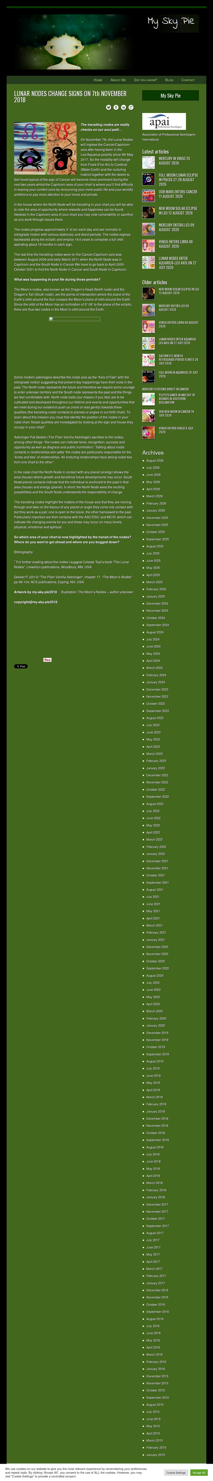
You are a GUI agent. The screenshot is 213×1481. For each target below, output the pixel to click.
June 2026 (153, 474)
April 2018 (153, 1175)
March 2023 (154, 753)
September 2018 (157, 1140)
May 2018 (153, 1168)
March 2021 (154, 925)
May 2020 (153, 997)
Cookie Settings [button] (176, 1473)
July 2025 (153, 553)
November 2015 (157, 1383)
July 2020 (153, 982)
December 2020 (157, 947)
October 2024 (155, 618)
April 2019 (153, 1090)
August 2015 (154, 1404)
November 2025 (157, 525)
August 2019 (154, 1061)
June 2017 (153, 1247)
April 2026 (153, 489)
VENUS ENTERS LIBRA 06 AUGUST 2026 (176, 244)
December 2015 (157, 1376)
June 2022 (153, 818)
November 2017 (157, 1211)
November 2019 (157, 1040)
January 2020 (155, 1025)
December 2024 (157, 603)
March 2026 (154, 496)
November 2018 (157, 1125)
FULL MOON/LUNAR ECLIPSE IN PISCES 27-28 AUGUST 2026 (178, 179)
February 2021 (156, 932)
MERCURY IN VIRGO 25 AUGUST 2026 (174, 161)
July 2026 (153, 467)
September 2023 (157, 711)
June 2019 (153, 1075)
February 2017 (156, 1276)
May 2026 (153, 482)
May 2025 (153, 567)
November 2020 (157, 954)
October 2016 (155, 1304)
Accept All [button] (199, 1473)
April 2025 (153, 575)
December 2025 (157, 517)
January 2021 (155, 939)
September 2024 (157, 625)
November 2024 (157, 610)
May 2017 (153, 1254)
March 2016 (154, 1354)
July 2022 (153, 811)
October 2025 (155, 532)
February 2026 (156, 503)
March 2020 (154, 1011)
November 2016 (157, 1297)
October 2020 (155, 961)
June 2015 (153, 1419)
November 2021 (157, 868)
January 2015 (155, 1454)
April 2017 (153, 1261)
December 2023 (157, 689)
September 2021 (157, 882)
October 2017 (155, 1218)
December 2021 (157, 861)
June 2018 (153, 1161)
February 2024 (156, 675)
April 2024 (153, 660)
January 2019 (155, 1111)
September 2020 (157, 968)
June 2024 (153, 646)
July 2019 (153, 1068)
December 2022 (157, 775)
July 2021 (153, 896)
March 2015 (154, 1440)
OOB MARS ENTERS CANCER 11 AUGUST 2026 (178, 194)
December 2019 (157, 1032)
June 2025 (153, 560)
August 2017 (154, 1233)
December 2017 (157, 1204)
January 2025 (155, 596)
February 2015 (156, 1447)
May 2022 (153, 825)
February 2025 (156, 589)
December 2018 (157, 1118)
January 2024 (155, 682)
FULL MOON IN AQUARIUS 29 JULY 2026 (178, 374)
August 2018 (154, 1147)
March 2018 (154, 1183)
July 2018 (153, 1154)
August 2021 (154, 889)
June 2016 (153, 1333)
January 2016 (155, 1369)
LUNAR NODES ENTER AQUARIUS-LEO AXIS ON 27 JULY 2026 (177, 263)
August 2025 (154, 546)
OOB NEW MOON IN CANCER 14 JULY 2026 (176, 413)
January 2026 (155, 510)
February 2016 (156, 1361)
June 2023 (153, 732)
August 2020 (154, 975)
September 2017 (157, 1226)
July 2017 (153, 1240)
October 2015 (155, 1390)
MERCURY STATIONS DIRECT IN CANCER (165, 389)
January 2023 (155, 768)
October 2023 (155, 703)
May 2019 (153, 1082)
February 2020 (156, 1018)
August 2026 (154, 460)
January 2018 (155, 1197)
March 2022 (154, 839)
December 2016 (157, 1290)
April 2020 (153, 1004)
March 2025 (154, 582)
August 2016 (154, 1319)
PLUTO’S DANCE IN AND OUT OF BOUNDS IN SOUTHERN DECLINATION (177, 398)
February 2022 (156, 846)
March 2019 (154, 1097)
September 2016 (157, 1311)
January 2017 (155, 1283)
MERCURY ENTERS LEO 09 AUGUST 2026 (176, 227)
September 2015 (157, 1397)
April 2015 (153, 1433)
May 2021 (153, 911)
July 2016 (153, 1326)
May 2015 (153, 1426)
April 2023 (153, 746)
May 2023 (153, 739)
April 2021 (153, 918)
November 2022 (157, 782)
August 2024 (154, 632)
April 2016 (153, 1347)
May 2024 (153, 653)
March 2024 (154, 667)
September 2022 (157, 796)
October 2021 (155, 875)
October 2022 (155, 789)
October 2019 (155, 1047)
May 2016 (153, 1340)
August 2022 (154, 804)
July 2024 (153, 639)
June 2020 (153, 989)
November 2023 (157, 696)
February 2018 (156, 1190)
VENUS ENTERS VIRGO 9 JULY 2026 (176, 430)
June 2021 (153, 904)
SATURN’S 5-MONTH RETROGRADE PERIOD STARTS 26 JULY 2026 (178, 359)
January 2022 (155, 854)
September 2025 (157, 539)
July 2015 (153, 1411)
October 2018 (155, 1133)
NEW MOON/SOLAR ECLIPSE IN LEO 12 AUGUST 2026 (178, 211)
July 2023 (153, 725)
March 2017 (154, 1268)
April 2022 (153, 832)
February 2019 (156, 1104)
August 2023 (154, 718)
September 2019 (157, 1054)
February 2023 (156, 761)
